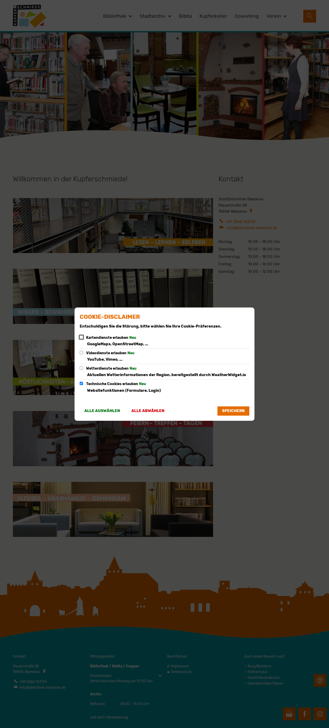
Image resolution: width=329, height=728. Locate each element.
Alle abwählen (147, 410)
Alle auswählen (102, 410)
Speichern (233, 410)
